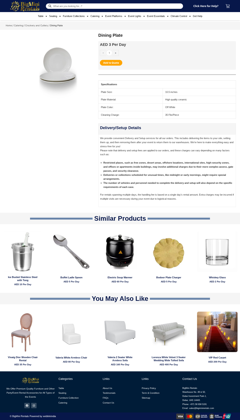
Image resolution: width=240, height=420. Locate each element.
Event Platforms (113, 16)
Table (40, 16)
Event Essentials (156, 16)
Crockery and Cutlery (36, 25)
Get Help (197, 16)
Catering (94, 16)
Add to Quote (111, 62)
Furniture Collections (74, 16)
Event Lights (134, 16)
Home (9, 25)
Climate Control (179, 16)
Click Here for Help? (205, 6)
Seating (53, 16)
